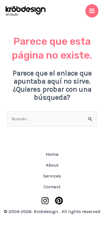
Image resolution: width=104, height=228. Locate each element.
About (52, 165)
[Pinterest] (59, 201)
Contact (52, 186)
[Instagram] (45, 201)
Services (52, 176)
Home (52, 154)
